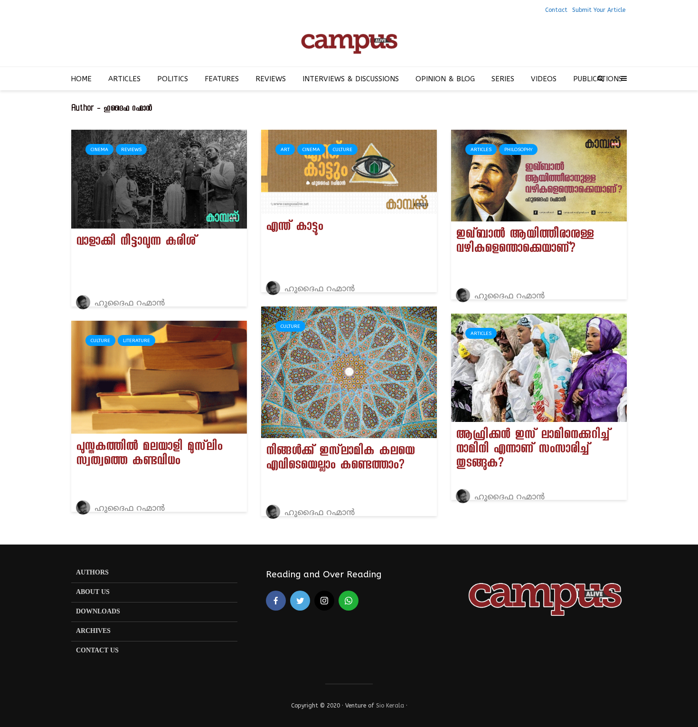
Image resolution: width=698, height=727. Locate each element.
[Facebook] (276, 601)
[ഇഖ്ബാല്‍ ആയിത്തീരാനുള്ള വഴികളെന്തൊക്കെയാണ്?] (539, 175)
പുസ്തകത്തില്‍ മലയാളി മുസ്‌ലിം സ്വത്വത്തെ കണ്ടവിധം (149, 455)
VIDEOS (544, 79)
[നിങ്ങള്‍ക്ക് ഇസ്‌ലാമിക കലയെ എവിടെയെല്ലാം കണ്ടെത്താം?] (349, 372)
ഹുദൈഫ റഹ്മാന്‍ (128, 303)
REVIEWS (270, 79)
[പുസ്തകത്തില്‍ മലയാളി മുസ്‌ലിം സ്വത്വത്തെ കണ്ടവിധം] (159, 377)
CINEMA (99, 150)
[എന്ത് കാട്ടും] (349, 171)
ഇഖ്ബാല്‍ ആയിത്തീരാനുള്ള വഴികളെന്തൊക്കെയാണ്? (525, 243)
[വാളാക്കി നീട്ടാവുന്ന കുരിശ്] (159, 178)
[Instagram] (324, 601)
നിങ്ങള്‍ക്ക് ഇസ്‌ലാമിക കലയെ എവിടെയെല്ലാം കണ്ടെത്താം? (340, 459)
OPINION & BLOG (445, 79)
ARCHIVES (93, 631)
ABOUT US (93, 592)
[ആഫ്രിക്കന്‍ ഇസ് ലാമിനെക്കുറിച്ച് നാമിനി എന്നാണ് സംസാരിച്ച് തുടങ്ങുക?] (539, 368)
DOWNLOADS (98, 612)
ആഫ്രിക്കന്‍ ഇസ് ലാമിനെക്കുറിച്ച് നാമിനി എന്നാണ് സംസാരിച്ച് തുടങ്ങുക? (533, 450)
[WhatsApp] (348, 601)
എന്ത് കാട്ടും (294, 228)
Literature (136, 341)
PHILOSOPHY (518, 150)
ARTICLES (124, 79)
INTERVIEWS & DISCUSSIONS (350, 79)
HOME (81, 79)
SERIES (502, 79)
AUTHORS (92, 573)
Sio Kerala (390, 705)
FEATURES (222, 79)
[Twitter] (300, 601)
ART (285, 150)
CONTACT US (97, 651)
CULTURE (342, 150)
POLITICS (172, 79)
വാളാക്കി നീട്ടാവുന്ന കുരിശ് (136, 243)
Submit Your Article (598, 10)
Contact (556, 10)
